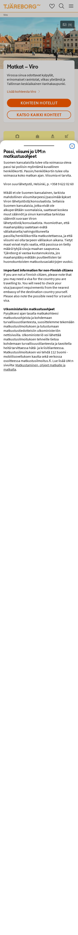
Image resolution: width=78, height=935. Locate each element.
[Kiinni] (72, 146)
